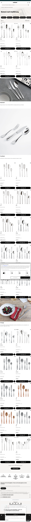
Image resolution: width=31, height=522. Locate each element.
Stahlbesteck (3, 17)
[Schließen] (25, 507)
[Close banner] (30, 0)
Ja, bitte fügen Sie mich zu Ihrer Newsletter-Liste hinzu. (7, 490)
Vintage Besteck (16, 17)
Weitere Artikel (15, 468)
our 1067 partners (5, 265)
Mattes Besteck (22, 17)
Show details (27, 275)
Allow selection (15, 277)
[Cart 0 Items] (29, 2)
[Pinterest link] (21, 503)
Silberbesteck (9, 17)
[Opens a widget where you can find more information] (28, 521)
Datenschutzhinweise (25, 493)
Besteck (3, 7)
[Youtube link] (12, 503)
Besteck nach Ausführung (9, 7)
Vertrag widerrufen (15, 499)
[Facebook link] (15, 503)
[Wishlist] (15, 24)
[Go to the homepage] (15, 2)
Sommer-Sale (21, 0)
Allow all (25, 277)
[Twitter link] (18, 503)
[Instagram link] (10, 503)
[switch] (12, 273)
